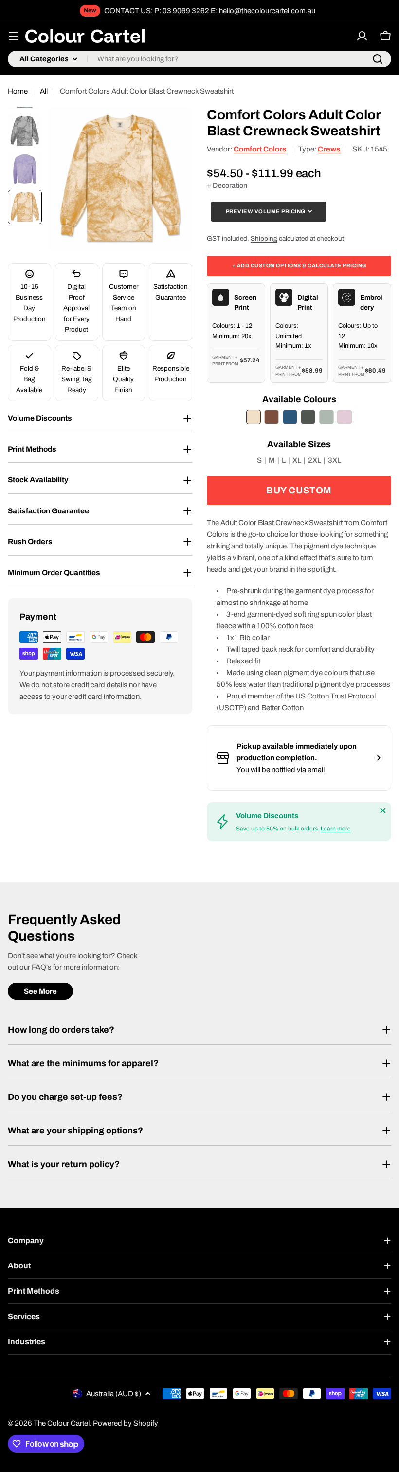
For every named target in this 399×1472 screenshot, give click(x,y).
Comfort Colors (260, 149)
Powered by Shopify (125, 1423)
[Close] (383, 810)
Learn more (336, 828)
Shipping (264, 238)
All (44, 91)
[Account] (362, 36)
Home (18, 91)
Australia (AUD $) (113, 1393)
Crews (329, 149)
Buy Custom (299, 490)
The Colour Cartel (62, 1423)
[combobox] (199, 59)
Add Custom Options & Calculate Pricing (299, 265)
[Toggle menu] (13, 36)
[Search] (377, 59)
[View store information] (378, 758)
